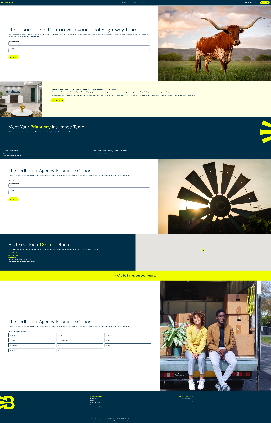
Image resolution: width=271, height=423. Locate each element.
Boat (109, 345)
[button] (126, 3)
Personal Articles (64, 340)
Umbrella (14, 350)
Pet (61, 350)
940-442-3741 (248, 2)
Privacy (118, 418)
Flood (61, 335)
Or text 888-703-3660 (186, 401)
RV (60, 345)
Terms (113, 418)
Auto (109, 340)
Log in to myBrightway (185, 399)
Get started (13, 57)
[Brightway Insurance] (10, 3)
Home (13, 335)
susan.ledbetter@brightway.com (12, 155)
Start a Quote (264, 2)
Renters (13, 340)
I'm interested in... (13, 41)
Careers (108, 418)
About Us (136, 2)
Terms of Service (122, 420)
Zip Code (11, 48)
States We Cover (125, 418)
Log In (256, 2)
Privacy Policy (115, 420)
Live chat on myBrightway (101, 154)
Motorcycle (14, 345)
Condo (109, 335)
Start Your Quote (57, 100)
